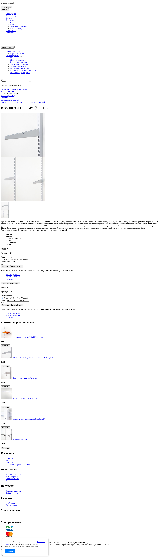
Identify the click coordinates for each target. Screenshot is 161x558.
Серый (15, 259)
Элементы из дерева (18, 62)
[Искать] (30, 81)
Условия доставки (13, 275)
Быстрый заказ (16, 266)
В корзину (5, 266)
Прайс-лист (10, 503)
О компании (11, 31)
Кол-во (3, 264)
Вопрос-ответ (11, 20)
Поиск (3, 81)
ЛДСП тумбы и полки (19, 64)
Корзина (5, 98)
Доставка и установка (14, 16)
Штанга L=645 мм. (20, 439)
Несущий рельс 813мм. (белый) (25, 398)
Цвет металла (6, 257)
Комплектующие (12, 56)
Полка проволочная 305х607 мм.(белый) (29, 337)
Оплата (9, 18)
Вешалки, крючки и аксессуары (23, 71)
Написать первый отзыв (10, 283)
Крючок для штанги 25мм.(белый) (26, 378)
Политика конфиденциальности (18, 465)
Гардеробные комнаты (19, 54)
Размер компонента (9, 262)
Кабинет (8, 96)
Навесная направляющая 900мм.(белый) (29, 419)
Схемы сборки (11, 505)
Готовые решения (13, 51)
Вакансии (10, 460)
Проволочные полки (18, 60)
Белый (6, 259)
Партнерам (10, 24)
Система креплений (18, 58)
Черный (24, 259)
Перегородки (11, 14)
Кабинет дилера (16, 29)
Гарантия (9, 279)
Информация (6, 7)
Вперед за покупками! (10, 100)
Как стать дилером (13, 491)
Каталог (8, 47)
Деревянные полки (18, 66)
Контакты (10, 33)
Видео (8, 22)
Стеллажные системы (14, 75)
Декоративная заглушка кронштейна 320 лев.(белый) (34, 358)
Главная (4, 102)
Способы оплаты (12, 479)
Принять (10, 551)
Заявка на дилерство (18, 26)
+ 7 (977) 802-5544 (8, 91)
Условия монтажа (13, 277)
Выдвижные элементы (19, 68)
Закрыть (5, 9)
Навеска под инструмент (20, 73)
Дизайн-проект (12, 477)
